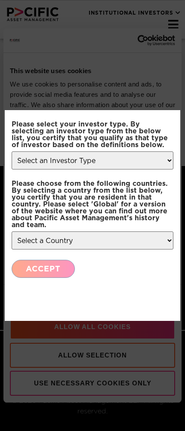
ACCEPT (43, 268)
